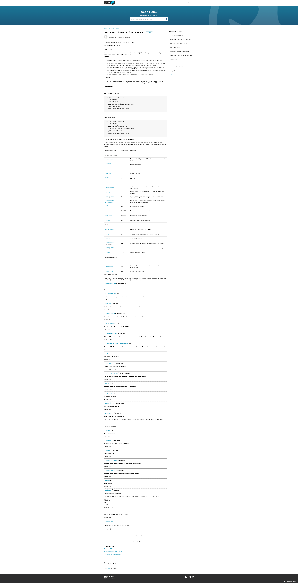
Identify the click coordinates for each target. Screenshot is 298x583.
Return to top (109, 521)
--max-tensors (109, 211)
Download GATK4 (181, 2)
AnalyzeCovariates (175, 71)
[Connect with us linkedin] (193, 577)
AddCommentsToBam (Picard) (178, 43)
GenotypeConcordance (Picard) (112, 554)
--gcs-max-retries (109, 196)
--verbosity (108, 252)
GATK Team (112, 36)
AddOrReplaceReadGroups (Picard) (179, 51)
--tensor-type (108, 215)
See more (172, 74)
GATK (105, 28)
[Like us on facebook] (190, 577)
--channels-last (109, 266)
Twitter (108, 530)
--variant (107, 177)
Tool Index (142, 2)
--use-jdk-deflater (109, 242)
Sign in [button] (189, 2)
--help (106, 205)
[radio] (131, 539)
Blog (149, 2)
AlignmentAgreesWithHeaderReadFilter (181, 55)
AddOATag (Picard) (175, 47)
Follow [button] (149, 32)
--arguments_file (109, 187)
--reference (108, 163)
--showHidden (109, 271)
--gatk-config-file (109, 229)
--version (107, 220)
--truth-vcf (108, 173)
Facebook (105, 530)
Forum (155, 2)
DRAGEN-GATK (163, 2)
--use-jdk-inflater (109, 247)
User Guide (134, 2)
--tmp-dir (107, 238)
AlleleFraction (173, 59)
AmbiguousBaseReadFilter (177, 67)
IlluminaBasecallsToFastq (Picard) (113, 551)
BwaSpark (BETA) (108, 549)
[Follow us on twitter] (186, 577)
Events (171, 2)
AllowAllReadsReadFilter (176, 63)
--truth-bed (108, 169)
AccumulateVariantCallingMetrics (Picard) (181, 39)
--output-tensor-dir (110, 159)
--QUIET (107, 234)
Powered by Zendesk (291, 581)
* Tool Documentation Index (177, 35)
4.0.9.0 (117, 28)
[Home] (109, 2)
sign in (109, 568)
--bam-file (107, 192)
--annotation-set (109, 262)
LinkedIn (110, 530)
